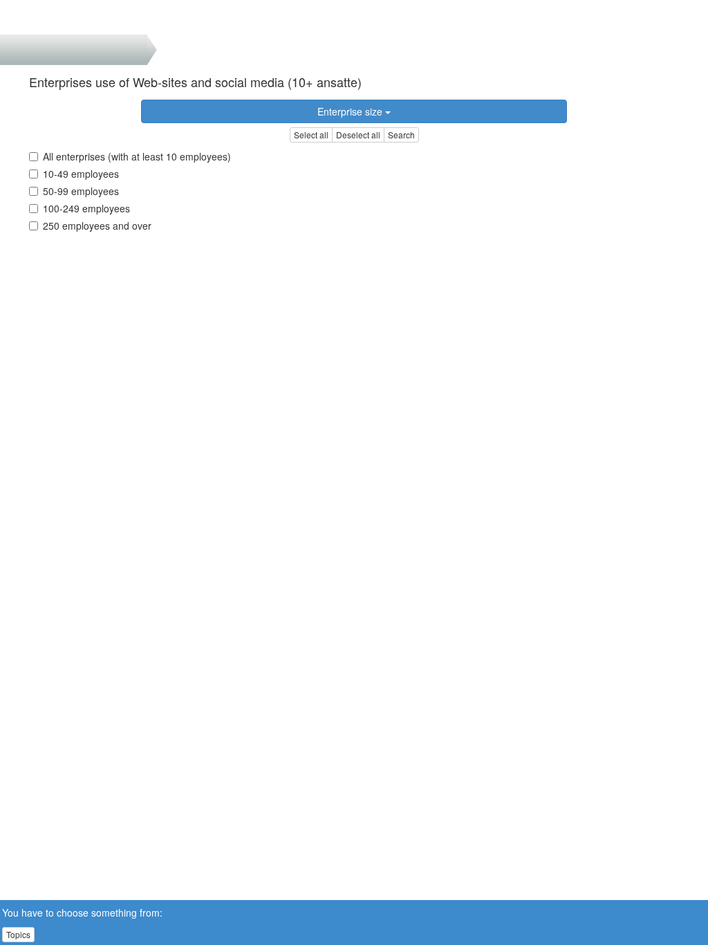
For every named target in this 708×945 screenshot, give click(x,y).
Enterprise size (351, 111)
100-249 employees (86, 208)
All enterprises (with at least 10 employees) (137, 156)
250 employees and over (97, 225)
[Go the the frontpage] (33, 17)
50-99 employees (81, 191)
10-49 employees (81, 174)
